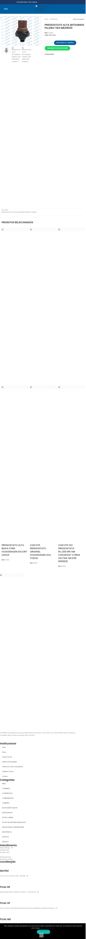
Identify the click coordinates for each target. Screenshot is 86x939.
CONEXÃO (6, 803)
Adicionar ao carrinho (65, 43)
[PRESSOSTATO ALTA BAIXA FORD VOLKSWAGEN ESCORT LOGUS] (15, 307)
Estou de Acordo (43, 932)
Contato (5, 776)
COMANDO (6, 788)
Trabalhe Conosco (8, 771)
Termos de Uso (7, 757)
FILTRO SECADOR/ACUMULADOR (13, 822)
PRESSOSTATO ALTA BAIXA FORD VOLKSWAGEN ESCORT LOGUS (14, 550)
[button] (57, 48)
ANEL (4, 783)
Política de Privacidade (9, 762)
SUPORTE (5, 837)
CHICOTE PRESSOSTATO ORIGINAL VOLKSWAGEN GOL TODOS (40, 552)
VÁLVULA (5, 841)
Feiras (4, 752)
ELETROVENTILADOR (9, 808)
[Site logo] (43, 9)
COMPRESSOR (7, 793)
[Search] (79, 9)
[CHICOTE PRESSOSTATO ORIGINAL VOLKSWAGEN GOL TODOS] (43, 307)
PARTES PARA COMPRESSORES (13, 827)
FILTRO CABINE (7, 817)
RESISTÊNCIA (7, 832)
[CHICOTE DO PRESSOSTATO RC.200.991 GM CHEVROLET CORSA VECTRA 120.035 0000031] (71, 307)
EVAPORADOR (7, 812)
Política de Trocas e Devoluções (12, 766)
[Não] (41, 935)
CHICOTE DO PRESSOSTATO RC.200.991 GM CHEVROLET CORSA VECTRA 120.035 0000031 (69, 553)
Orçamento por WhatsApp (57, 48)
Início (4, 747)
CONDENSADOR (8, 798)
